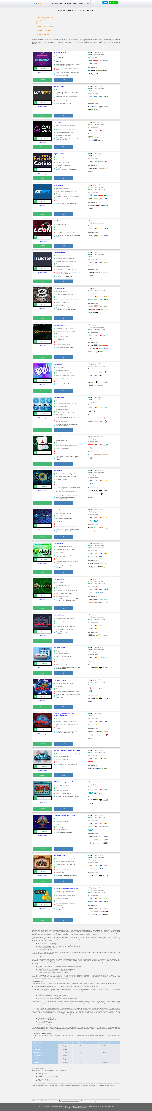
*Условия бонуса (42, 72)
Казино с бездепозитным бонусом (43, 31)
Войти (105, 2)
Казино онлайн (57, 3)
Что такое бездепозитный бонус (45, 17)
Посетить (42, 79)
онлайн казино (50, 41)
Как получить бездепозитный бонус (44, 20)
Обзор (63, 79)
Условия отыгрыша (41, 24)
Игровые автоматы (70, 3)
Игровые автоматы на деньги (90, 1101)
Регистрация (113, 2)
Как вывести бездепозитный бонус (44, 27)
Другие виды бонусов (42, 34)
